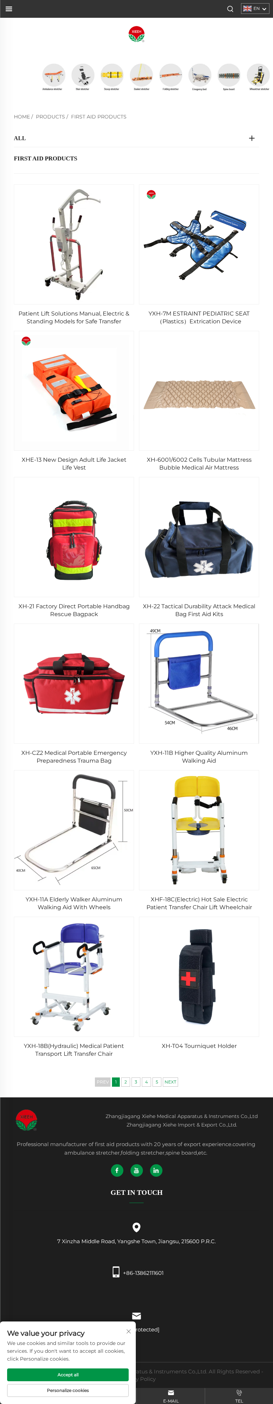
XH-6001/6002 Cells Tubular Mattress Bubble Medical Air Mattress (199, 463)
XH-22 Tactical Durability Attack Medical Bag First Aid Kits (199, 610)
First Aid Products (99, 116)
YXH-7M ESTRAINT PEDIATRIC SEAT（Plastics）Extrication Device (199, 317)
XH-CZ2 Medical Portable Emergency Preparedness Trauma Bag (74, 756)
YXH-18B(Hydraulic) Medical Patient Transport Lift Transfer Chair (74, 1050)
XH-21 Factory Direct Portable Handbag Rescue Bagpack (74, 610)
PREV (103, 1082)
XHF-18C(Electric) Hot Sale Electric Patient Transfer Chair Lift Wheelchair (199, 903)
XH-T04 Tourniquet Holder (199, 1046)
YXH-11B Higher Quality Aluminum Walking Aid (199, 756)
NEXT (170, 1082)
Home (22, 116)
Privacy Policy (137, 1379)
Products (50, 116)
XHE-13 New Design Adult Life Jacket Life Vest (74, 463)
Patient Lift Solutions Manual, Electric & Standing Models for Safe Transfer (73, 317)
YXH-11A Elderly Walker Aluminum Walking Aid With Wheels (74, 903)
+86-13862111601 (143, 1273)
